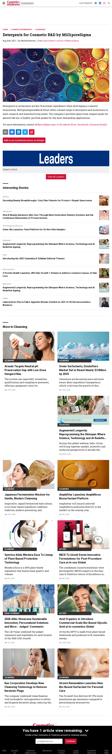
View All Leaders (56, 176)
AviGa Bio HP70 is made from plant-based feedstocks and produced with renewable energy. (82, 635)
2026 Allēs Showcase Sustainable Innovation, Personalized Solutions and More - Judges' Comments (26, 622)
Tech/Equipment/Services (12, 226)
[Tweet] (25, 132)
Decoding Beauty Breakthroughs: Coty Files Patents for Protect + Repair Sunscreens (47, 200)
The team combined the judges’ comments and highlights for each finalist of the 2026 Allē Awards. (28, 635)
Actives (62, 549)
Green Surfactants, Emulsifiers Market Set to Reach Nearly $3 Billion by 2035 (82, 370)
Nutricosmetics (8, 269)
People (5, 298)
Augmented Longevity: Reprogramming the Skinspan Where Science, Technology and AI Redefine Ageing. (49, 245)
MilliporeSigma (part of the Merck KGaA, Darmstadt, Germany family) (71, 124)
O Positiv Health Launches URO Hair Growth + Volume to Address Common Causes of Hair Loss (50, 274)
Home (5, 29)
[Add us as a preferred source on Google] (31, 132)
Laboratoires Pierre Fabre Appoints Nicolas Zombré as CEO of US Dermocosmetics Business (47, 303)
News (5, 255)
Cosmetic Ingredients (21, 29)
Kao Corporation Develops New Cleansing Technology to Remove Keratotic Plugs (26, 686)
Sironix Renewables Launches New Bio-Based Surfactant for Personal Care (81, 686)
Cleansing (40, 29)
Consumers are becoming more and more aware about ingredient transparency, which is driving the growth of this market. (81, 382)
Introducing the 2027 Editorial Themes (34, 258)
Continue (71, 741)
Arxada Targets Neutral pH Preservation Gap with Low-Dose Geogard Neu (25, 370)
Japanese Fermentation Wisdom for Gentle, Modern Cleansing (27, 496)
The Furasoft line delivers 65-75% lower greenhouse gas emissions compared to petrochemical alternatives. (81, 699)
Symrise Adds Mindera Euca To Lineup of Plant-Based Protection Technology (29, 558)
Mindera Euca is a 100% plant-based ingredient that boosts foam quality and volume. (27, 571)
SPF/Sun (6, 197)
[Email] (5, 132)
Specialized (7, 211)
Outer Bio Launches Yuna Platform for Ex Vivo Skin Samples (34, 229)
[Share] (12, 132)
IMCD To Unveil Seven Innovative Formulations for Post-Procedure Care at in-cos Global (80, 558)
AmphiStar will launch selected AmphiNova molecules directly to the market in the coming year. (80, 507)
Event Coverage (12, 613)
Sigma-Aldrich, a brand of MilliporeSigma (61, 41)
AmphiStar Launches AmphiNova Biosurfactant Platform (80, 496)
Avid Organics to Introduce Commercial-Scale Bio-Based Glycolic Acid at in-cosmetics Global (83, 622)
